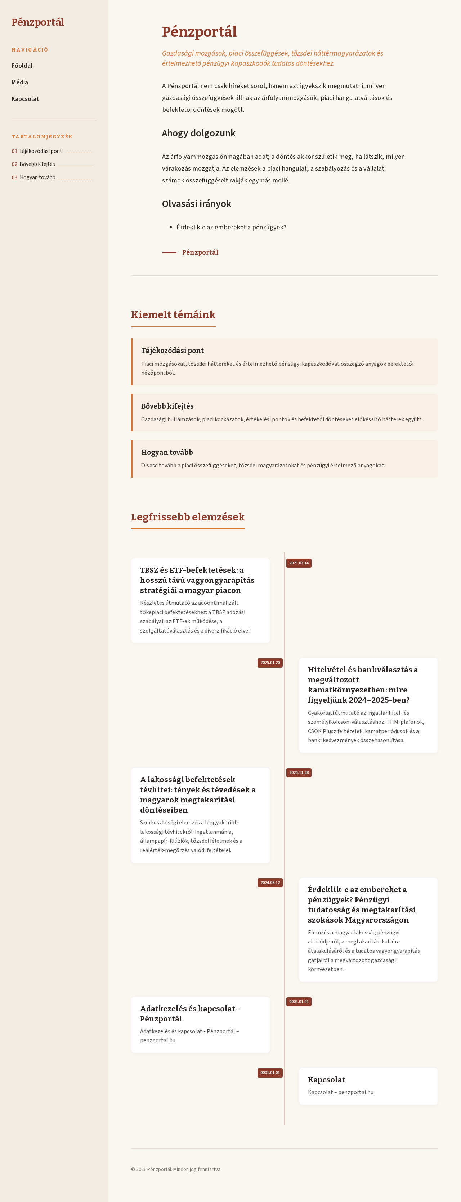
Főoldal (22, 66)
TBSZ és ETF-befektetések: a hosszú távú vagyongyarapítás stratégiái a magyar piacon (197, 580)
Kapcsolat (25, 99)
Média (20, 82)
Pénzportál (38, 22)
